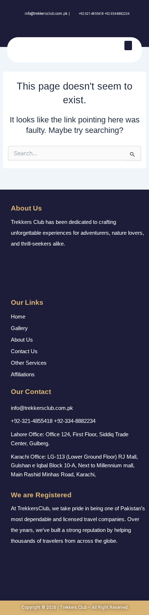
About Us (22, 340)
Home (18, 316)
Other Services (29, 363)
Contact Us (24, 351)
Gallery (19, 328)
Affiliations (23, 374)
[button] (128, 45)
